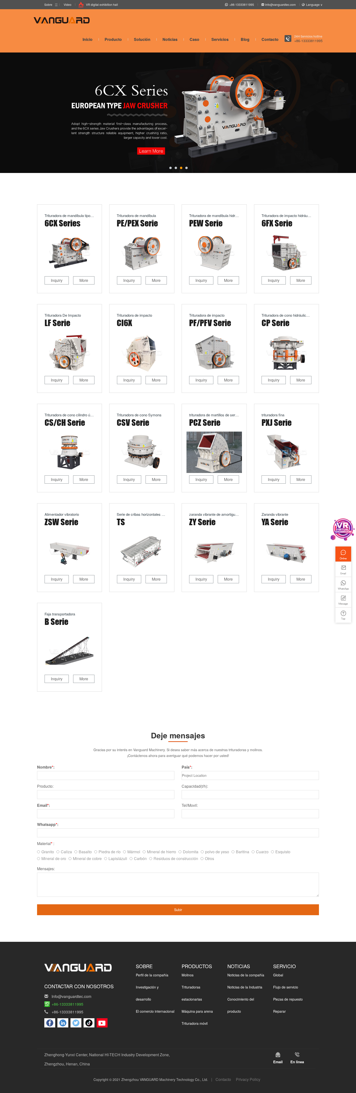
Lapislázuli (117, 858)
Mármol (133, 851)
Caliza (66, 851)
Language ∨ (314, 4)
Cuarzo (262, 851)
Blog (245, 39)
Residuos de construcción (176, 858)
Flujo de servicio (285, 987)
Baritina (242, 851)
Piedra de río (110, 851)
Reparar (279, 1011)
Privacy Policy (248, 1079)
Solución (142, 39)
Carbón (140, 858)
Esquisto (282, 851)
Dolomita (190, 851)
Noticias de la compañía (245, 975)
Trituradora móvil (195, 1023)
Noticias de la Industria (244, 987)
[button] (170, 168)
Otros (209, 858)
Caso (194, 39)
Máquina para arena (197, 1011)
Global (278, 975)
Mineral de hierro (161, 851)
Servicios (220, 39)
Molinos (187, 975)
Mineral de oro (53, 858)
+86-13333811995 (241, 4)
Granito (47, 851)
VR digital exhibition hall (102, 4)
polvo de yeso (217, 851)
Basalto (85, 851)
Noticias (170, 39)
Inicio (88, 39)
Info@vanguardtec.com (280, 4)
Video (67, 4)
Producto (113, 39)
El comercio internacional (155, 1011)
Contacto (270, 39)
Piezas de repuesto (288, 999)
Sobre (48, 4)
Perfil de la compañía (152, 975)
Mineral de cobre (87, 858)
